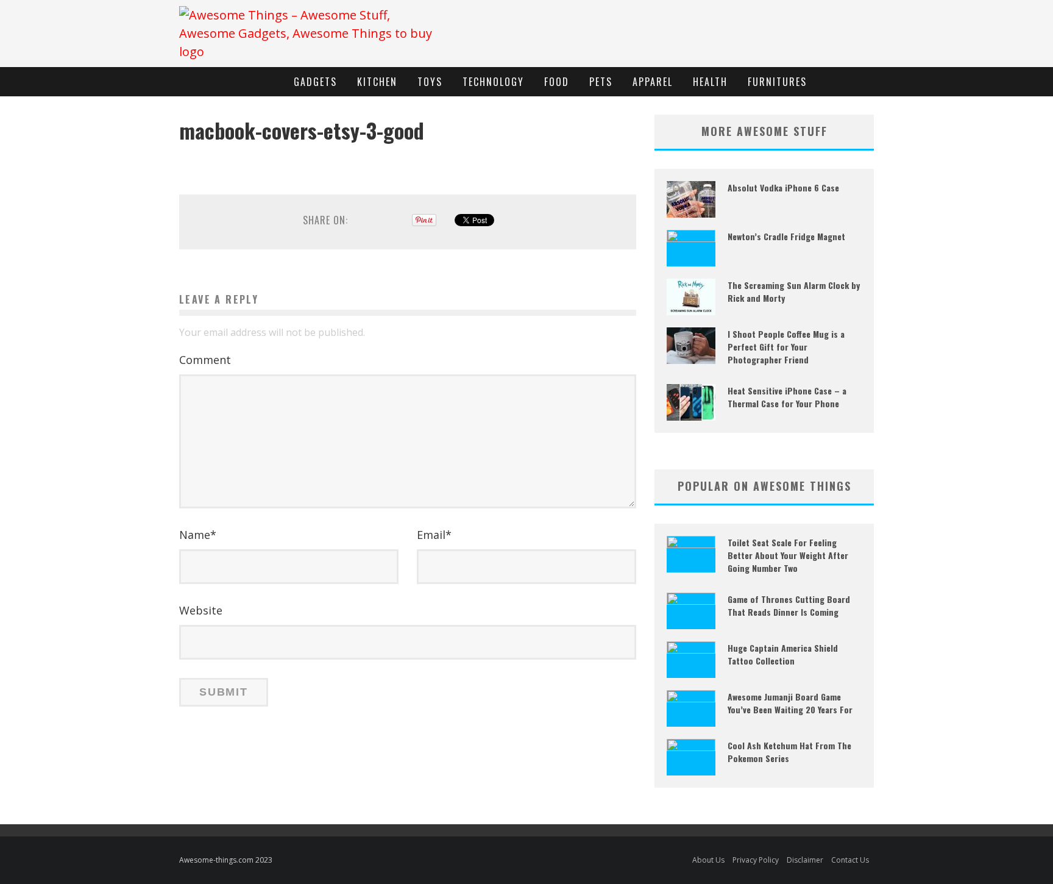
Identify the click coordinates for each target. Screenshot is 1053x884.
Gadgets (315, 81)
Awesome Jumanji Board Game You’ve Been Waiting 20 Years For (790, 703)
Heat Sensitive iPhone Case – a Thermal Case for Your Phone (787, 397)
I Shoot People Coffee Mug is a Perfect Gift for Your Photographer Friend (786, 346)
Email (434, 534)
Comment (205, 359)
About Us (708, 860)
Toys (429, 81)
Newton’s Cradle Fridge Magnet (786, 236)
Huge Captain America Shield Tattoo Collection (783, 654)
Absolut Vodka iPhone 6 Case (783, 187)
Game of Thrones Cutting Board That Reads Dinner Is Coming (789, 605)
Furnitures (777, 81)
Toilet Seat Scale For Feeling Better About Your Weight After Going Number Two (788, 555)
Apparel (653, 81)
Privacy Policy (755, 860)
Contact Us (850, 860)
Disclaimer (805, 860)
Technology (493, 81)
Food (556, 81)
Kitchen (377, 81)
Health (710, 81)
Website (200, 610)
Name (197, 534)
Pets (600, 81)
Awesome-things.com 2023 (225, 860)
